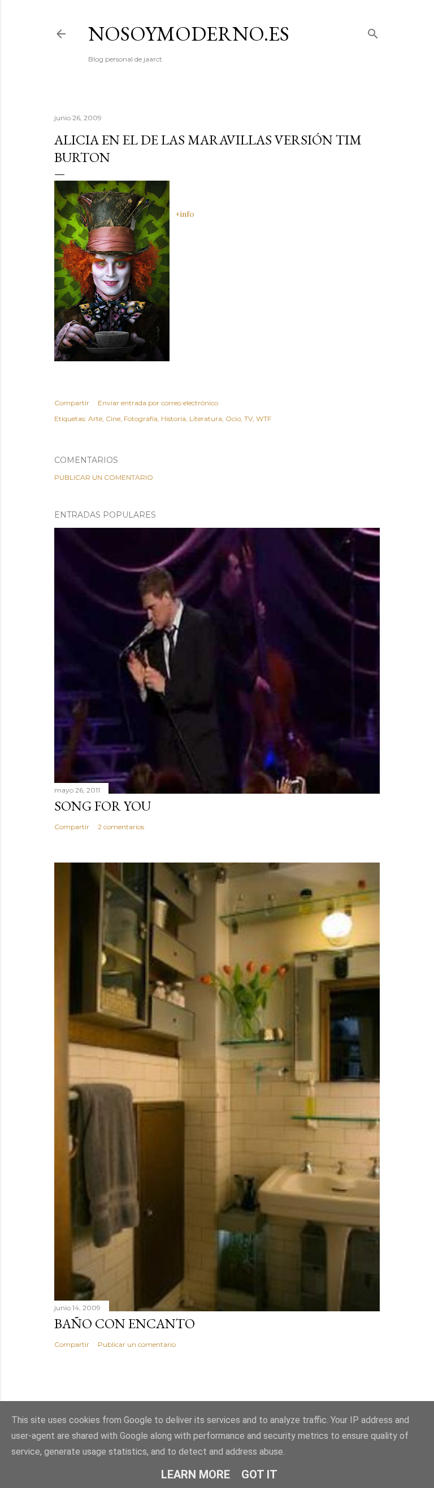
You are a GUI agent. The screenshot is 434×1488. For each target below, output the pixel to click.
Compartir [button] (71, 403)
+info (184, 214)
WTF (263, 418)
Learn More (195, 1474)
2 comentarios (121, 826)
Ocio (233, 418)
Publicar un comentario (103, 477)
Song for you (102, 806)
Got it (259, 1474)
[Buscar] (373, 31)
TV (248, 418)
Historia (173, 418)
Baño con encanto (124, 1323)
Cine (113, 418)
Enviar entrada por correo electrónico (158, 403)
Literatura (205, 418)
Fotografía (141, 418)
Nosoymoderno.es (188, 33)
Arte (95, 418)
